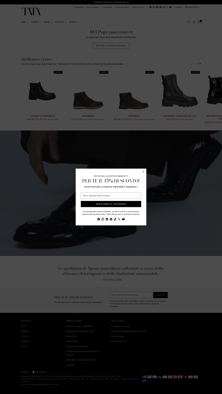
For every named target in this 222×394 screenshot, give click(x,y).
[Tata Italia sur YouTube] (123, 220)
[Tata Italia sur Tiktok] (115, 220)
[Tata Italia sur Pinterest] (111, 220)
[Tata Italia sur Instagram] (102, 220)
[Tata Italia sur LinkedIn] (106, 220)
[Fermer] (143, 172)
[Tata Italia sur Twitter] (119, 220)
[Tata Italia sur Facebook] (98, 220)
